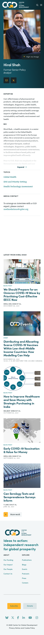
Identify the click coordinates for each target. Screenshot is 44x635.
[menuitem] (37, 5)
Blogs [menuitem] (24, 565)
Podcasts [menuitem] (25, 574)
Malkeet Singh (10, 411)
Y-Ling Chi (8, 505)
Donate (30, 606)
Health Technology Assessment (18, 186)
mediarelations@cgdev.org (16, 209)
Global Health (10, 177)
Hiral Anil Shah (10, 304)
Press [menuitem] (24, 578)
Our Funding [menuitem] (8, 560)
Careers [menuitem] (25, 583)
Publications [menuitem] (27, 560)
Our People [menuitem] (8, 569)
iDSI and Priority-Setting (15, 182)
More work (15, 514)
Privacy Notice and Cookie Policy (22, 628)
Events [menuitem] (24, 569)
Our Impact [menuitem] (8, 565)
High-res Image (32, 57)
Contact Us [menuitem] (8, 574)
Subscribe (14, 606)
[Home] (22, 5)
